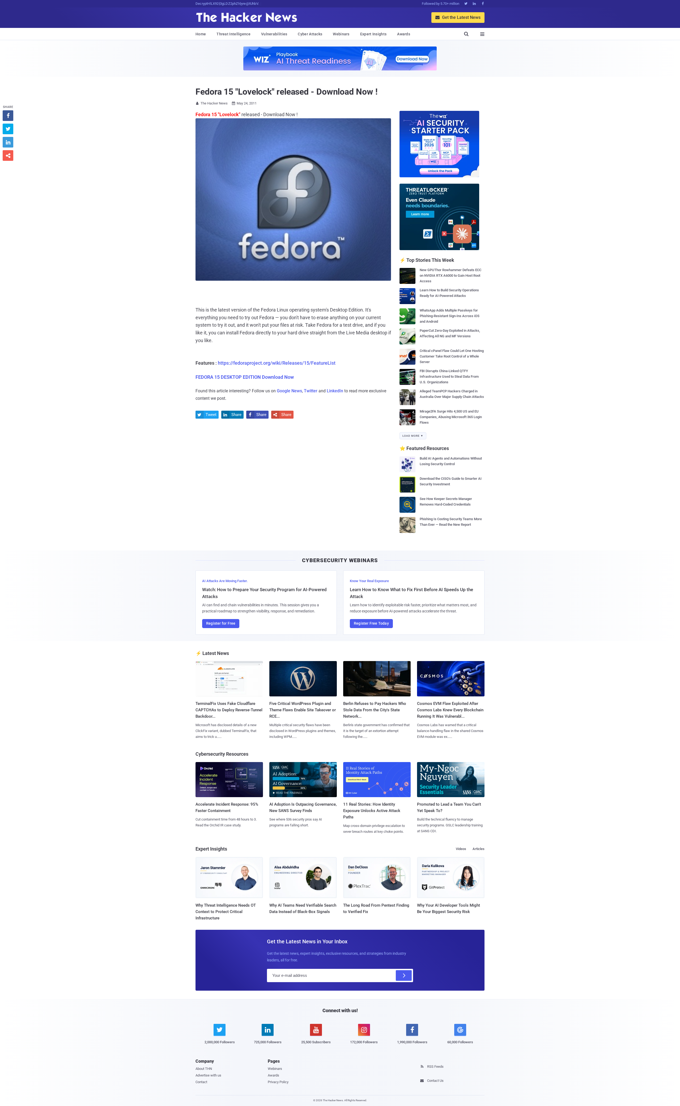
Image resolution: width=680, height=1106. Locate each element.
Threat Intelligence (233, 34)
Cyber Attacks (310, 34)
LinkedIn (335, 390)
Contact (201, 1082)
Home (201, 34)
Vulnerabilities (274, 34)
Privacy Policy (278, 1082)
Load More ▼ (412, 435)
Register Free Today (371, 623)
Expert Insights (373, 34)
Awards (403, 34)
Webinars (341, 34)
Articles (478, 849)
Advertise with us (208, 1075)
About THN (204, 1069)
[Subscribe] (404, 975)
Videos (461, 849)
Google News (289, 390)
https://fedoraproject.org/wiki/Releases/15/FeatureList (276, 363)
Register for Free (220, 623)
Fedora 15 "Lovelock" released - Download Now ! (286, 92)
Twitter (310, 390)
